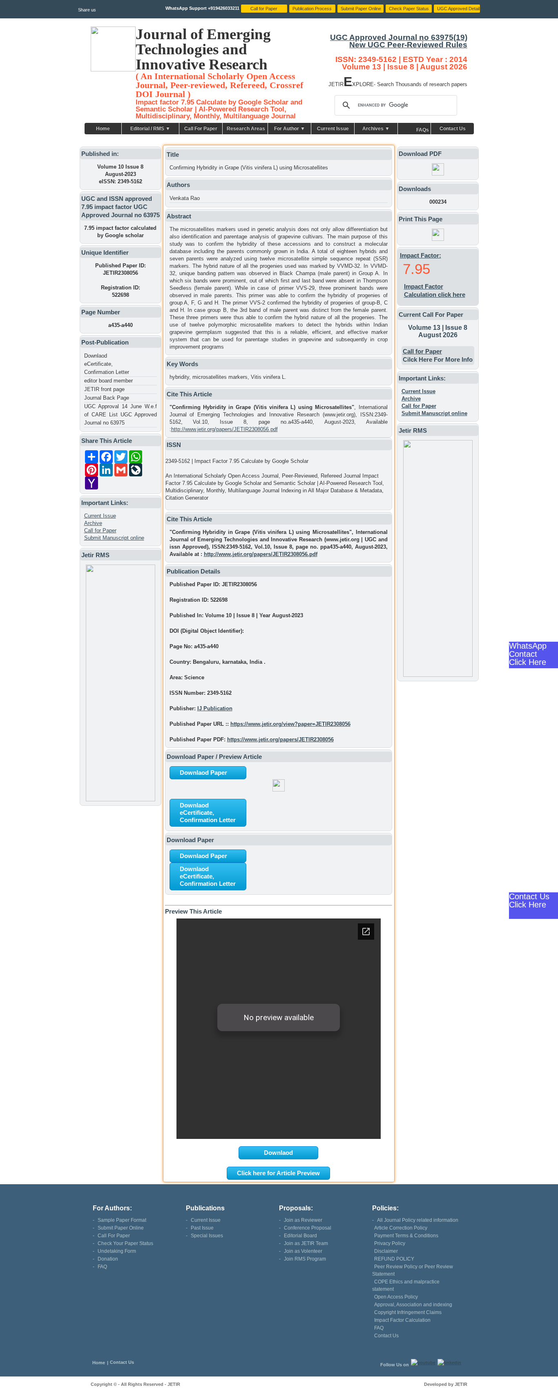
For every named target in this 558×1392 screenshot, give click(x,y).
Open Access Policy (396, 1297)
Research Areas (246, 128)
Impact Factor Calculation (402, 1320)
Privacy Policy (389, 1243)
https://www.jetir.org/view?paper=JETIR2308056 (290, 724)
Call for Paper (100, 530)
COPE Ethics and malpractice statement (406, 1285)
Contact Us (453, 128)
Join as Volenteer (303, 1251)
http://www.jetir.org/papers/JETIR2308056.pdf (224, 429)
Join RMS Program (305, 1259)
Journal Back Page (106, 398)
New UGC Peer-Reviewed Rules (408, 44)
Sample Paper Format (122, 1220)
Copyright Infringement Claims (408, 1312)
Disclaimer (386, 1251)
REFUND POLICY (394, 1259)
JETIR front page (104, 389)
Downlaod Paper (203, 772)
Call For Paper (200, 128)
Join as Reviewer (303, 1220)
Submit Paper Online (121, 1228)
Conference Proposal (307, 1228)
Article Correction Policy (400, 1228)
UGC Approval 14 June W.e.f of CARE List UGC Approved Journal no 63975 (120, 414)
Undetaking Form (117, 1251)
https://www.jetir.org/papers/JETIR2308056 (280, 739)
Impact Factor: (420, 255)
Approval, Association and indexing (413, 1305)
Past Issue (202, 1228)
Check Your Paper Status (125, 1243)
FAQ (102, 1267)
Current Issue (333, 128)
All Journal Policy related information (417, 1220)
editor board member (108, 381)
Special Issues (207, 1236)
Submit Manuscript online (114, 538)
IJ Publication (214, 708)
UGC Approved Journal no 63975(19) (398, 37)
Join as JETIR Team (306, 1243)
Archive (93, 523)
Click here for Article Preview (278, 1173)
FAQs (422, 130)
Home (103, 128)
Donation (108, 1259)
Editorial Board (300, 1236)
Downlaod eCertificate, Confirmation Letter (106, 364)
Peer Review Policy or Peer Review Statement (412, 1270)
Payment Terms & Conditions (406, 1236)
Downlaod (278, 1152)
